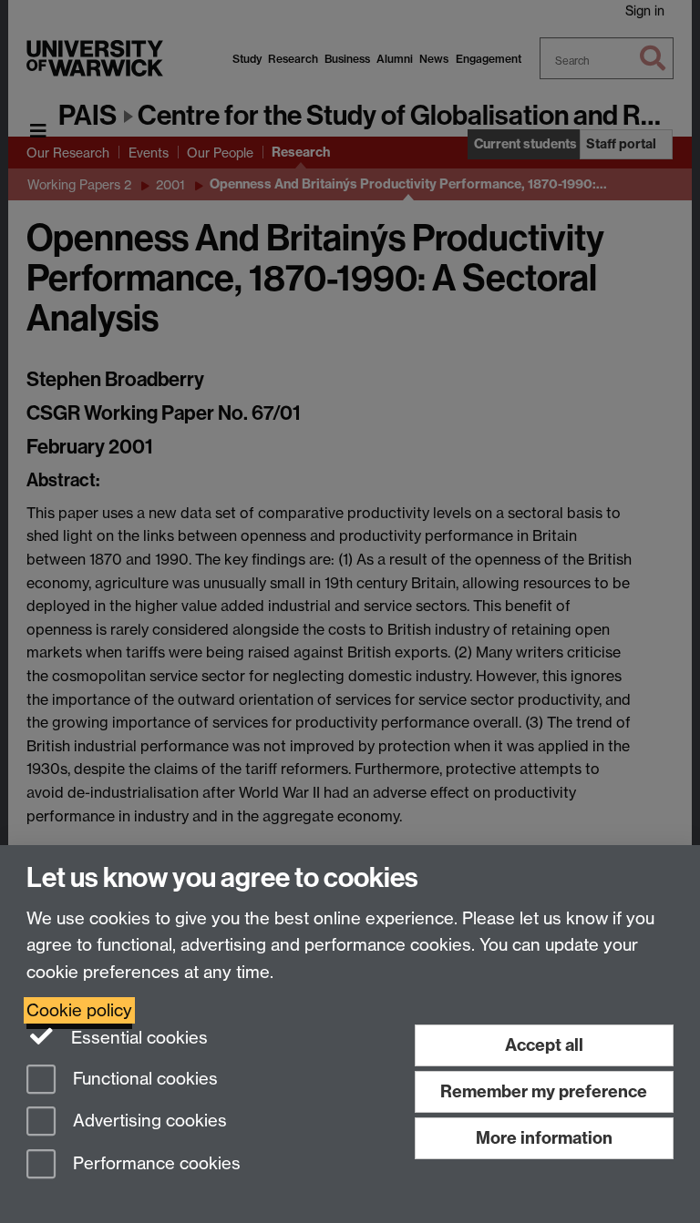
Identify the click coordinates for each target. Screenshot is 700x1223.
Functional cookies (143, 1078)
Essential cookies (137, 1037)
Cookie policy (79, 1010)
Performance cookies (154, 1164)
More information (544, 1137)
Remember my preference (543, 1091)
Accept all (544, 1044)
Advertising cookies (147, 1121)
